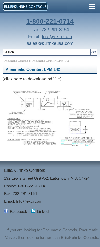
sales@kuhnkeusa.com (50, 43)
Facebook (18, 211)
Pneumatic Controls (16, 60)
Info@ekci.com (57, 36)
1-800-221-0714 (50, 21)
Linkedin (44, 211)
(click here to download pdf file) (32, 79)
